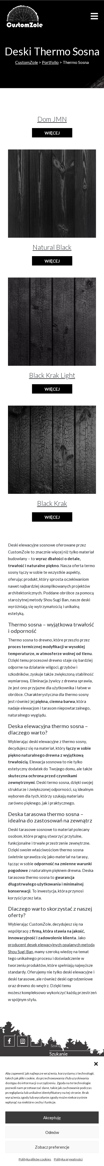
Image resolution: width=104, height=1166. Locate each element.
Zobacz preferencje (52, 1147)
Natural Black (52, 247)
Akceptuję (52, 1117)
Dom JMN (52, 119)
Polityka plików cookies (35, 1159)
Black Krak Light (52, 375)
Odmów (52, 1132)
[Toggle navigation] (94, 16)
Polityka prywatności (68, 1159)
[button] (96, 1063)
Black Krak (52, 503)
